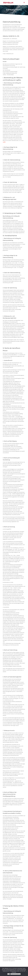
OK (8, 974)
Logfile (4, 142)
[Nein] (26, 971)
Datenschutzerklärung (15, 974)
